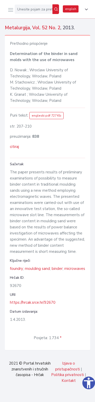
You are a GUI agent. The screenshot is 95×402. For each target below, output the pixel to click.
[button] (85, 9)
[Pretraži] (55, 9)
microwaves (74, 268)
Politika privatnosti (67, 374)
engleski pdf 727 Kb (46, 116)
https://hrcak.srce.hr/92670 (32, 302)
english (70, 9)
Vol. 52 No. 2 (46, 27)
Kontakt (69, 380)
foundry (16, 268)
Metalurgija (17, 27)
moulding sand (37, 268)
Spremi (53, 395)
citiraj (14, 146)
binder (57, 268)
